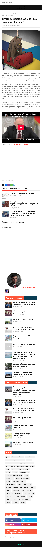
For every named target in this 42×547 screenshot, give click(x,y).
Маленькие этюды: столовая (23, 319)
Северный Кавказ (11, 499)
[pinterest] (29, 524)
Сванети (30, 496)
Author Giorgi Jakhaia (28, 287)
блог (11, 496)
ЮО (7, 496)
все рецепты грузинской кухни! (24, 344)
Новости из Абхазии (17, 457)
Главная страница (7, 14)
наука (26, 475)
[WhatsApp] (11, 185)
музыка (8, 481)
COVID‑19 (13, 463)
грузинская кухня (24, 472)
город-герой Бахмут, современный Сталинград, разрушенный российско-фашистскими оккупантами (24, 213)
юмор (19, 484)
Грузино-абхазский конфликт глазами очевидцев (24, 365)
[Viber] (8, 185)
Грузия (7, 457)
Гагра (29, 484)
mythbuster (18, 493)
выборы (15, 472)
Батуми (14, 469)
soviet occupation (29, 493)
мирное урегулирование (22, 478)
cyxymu (5, 25)
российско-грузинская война (14, 475)
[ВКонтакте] (6, 185)
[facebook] (13, 520)
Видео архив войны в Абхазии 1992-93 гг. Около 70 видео (23, 373)
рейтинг (23, 481)
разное (13, 466)
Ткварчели (16, 490)
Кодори (23, 496)
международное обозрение (26, 463)
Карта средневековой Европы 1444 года (23, 337)
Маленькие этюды (22, 466)
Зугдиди (8, 487)
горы (19, 469)
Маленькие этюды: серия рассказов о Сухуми (22, 312)
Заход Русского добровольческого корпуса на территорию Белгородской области (24, 204)
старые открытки (10, 484)
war (7, 463)
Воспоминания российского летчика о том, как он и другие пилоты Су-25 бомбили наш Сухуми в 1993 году (24, 355)
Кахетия (8, 502)
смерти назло (9, 478)
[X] (3, 185)
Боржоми (32, 487)
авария (32, 466)
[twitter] (29, 520)
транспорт (26, 469)
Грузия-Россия (30, 457)
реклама (15, 487)
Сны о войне (9, 493)
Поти (24, 484)
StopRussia (16, 14)
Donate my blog (9, 537)
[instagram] (13, 524)
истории (23, 502)
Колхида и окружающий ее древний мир (22, 435)
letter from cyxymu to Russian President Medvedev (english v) (24, 328)
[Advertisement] (21, 162)
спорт (14, 460)
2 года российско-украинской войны (23, 193)
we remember (24, 487)
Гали (22, 490)
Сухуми (8, 460)
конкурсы (15, 502)
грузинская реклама (24, 499)
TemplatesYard (21, 544)
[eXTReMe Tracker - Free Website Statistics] (7, 293)
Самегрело (16, 481)
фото (7, 466)
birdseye (8, 472)
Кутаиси (8, 490)
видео (17, 496)
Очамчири (29, 490)
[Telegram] (14, 185)
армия (7, 469)
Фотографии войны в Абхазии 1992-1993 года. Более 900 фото (24, 303)
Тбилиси (29, 460)
